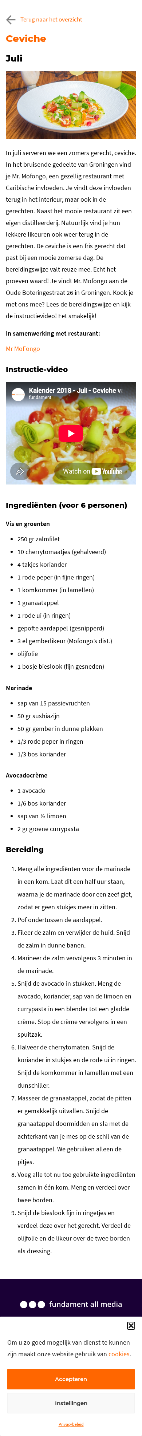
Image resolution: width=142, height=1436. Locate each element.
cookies (119, 1354)
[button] (131, 1325)
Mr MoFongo (23, 348)
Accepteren (71, 1379)
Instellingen (71, 1403)
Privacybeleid (71, 1424)
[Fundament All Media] (71, 1312)
